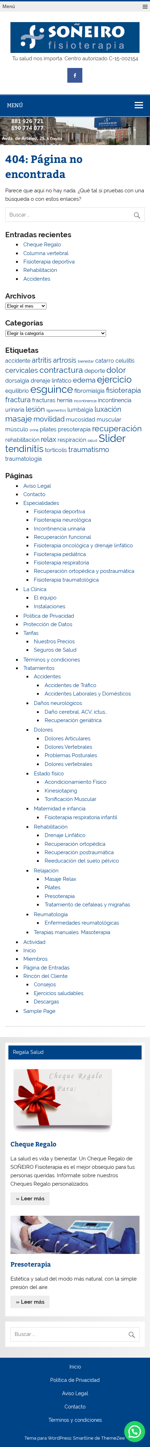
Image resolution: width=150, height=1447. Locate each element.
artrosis (64, 360)
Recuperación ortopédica (75, 844)
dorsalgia (17, 380)
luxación (108, 409)
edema (84, 380)
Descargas (46, 1002)
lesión (35, 409)
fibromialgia (89, 391)
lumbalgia (80, 409)
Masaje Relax (60, 879)
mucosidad (80, 419)
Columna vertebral (45, 253)
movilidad (49, 419)
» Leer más (30, 1198)
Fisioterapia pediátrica (60, 554)
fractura (18, 400)
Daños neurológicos (58, 703)
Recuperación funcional (62, 537)
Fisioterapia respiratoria (61, 563)
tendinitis (24, 449)
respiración (72, 440)
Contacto (34, 494)
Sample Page (39, 1011)
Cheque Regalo (42, 244)
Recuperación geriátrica (73, 720)
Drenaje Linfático (65, 835)
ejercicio (114, 379)
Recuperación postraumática (79, 852)
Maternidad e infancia (59, 808)
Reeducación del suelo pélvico (82, 861)
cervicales (21, 370)
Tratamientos (38, 668)
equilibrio (17, 391)
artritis (42, 360)
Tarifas (30, 633)
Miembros (35, 959)
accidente (17, 360)
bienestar (86, 361)
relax (48, 439)
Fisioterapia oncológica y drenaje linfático (83, 545)
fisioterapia (123, 390)
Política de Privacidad (48, 616)
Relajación (46, 870)
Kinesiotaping (61, 791)
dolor (116, 370)
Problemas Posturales (71, 755)
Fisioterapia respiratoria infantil (81, 817)
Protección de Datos (47, 624)
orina (34, 430)
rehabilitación (22, 440)
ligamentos (56, 410)
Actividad (34, 942)
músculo (16, 429)
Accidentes (36, 279)
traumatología (23, 458)
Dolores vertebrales (68, 764)
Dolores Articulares (67, 738)
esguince (51, 389)
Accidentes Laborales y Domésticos (88, 694)
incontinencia (85, 401)
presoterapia (74, 429)
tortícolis (56, 450)
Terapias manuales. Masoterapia (72, 932)
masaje (18, 418)
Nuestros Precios (54, 641)
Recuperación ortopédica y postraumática (84, 571)
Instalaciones (49, 606)
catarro (104, 360)
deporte (94, 371)
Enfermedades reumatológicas (82, 923)
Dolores (43, 730)
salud (92, 440)
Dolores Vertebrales (68, 747)
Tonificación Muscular (70, 799)
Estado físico (49, 773)
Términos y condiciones (51, 660)
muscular (109, 419)
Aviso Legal (37, 486)
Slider (112, 438)
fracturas (43, 400)
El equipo (45, 598)
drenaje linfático (51, 380)
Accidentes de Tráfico (70, 685)
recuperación (117, 428)
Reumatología (51, 914)
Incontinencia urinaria (59, 529)
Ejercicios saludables (58, 993)
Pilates (52, 887)
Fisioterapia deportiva (49, 262)
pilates (48, 429)
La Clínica (34, 589)
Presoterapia (60, 896)
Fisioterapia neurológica (62, 520)
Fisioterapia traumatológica (66, 580)
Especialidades (41, 503)
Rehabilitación (40, 270)
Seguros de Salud (55, 650)
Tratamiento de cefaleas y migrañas (87, 904)
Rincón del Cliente (45, 976)
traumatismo (88, 449)
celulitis (125, 360)
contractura (61, 370)
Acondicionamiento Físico (75, 782)
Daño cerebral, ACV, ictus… (76, 712)
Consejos (45, 984)
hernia (65, 400)
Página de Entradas (46, 968)
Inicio (29, 950)
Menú (8, 6)
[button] (134, 1431)
